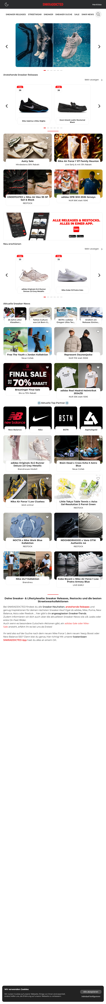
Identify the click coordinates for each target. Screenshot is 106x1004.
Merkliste (97, 4)
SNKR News (88, 14)
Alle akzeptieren (90, 991)
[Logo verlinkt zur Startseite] (53, 4)
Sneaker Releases (16, 14)
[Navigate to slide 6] (61, 70)
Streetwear (35, 14)
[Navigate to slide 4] (54, 70)
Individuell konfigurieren (91, 996)
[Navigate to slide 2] (48, 70)
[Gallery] (53, 46)
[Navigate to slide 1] (44, 70)
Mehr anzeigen (92, 79)
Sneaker (48, 14)
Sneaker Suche (63, 14)
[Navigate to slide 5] (58, 70)
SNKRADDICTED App (15, 640)
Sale (76, 14)
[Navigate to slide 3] (51, 70)
